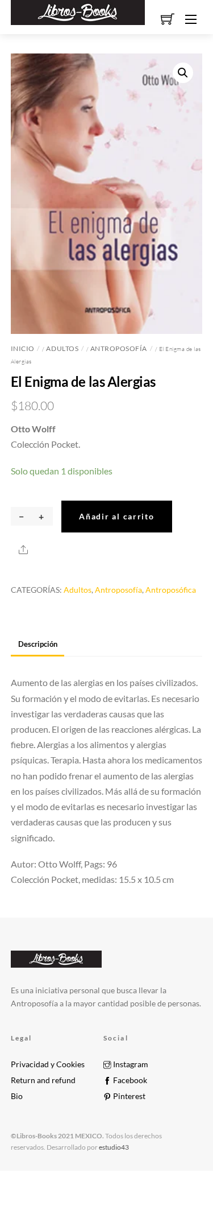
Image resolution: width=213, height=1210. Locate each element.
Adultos (62, 348)
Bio (17, 1096)
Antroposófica (170, 589)
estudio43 (113, 1147)
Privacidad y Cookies (48, 1064)
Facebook (129, 1080)
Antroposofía (118, 348)
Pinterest (128, 1096)
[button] (183, 73)
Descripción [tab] (37, 644)
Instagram (129, 1064)
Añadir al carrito (116, 516)
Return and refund (43, 1080)
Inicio (23, 348)
